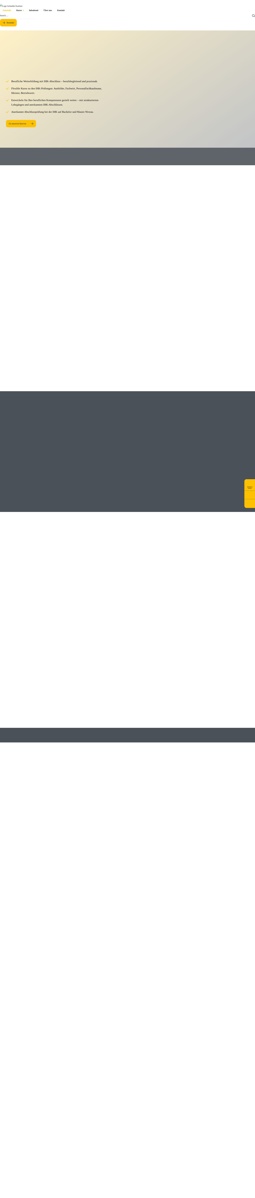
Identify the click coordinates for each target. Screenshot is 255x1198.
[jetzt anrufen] (249, 495)
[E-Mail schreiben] (249, 503)
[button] (8, 22)
